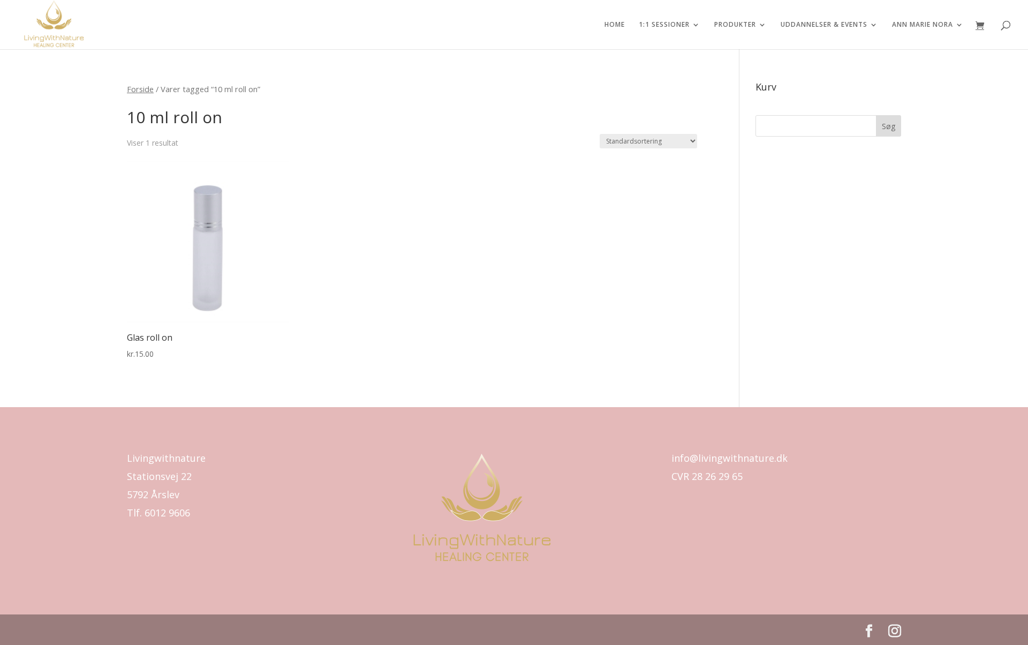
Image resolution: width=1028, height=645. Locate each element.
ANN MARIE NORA (922, 25)
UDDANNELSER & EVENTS (824, 25)
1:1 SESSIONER (664, 25)
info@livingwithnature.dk (729, 458)
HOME (614, 25)
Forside (140, 89)
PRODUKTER (735, 25)
